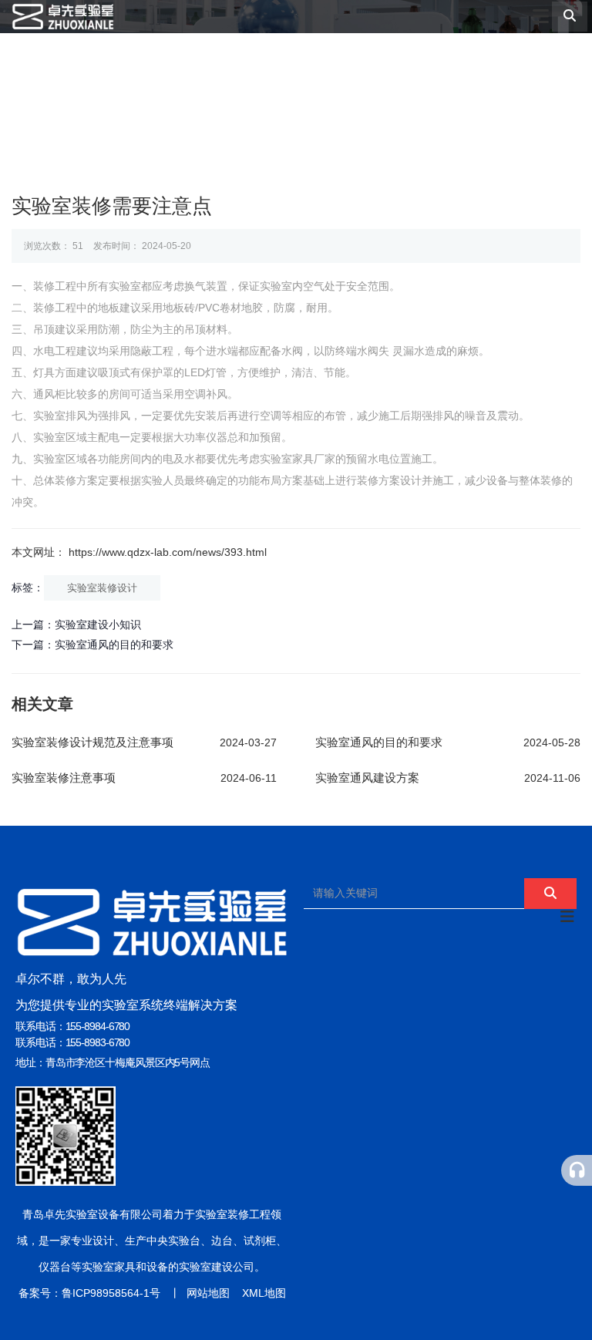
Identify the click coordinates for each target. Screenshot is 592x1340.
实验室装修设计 (102, 588)
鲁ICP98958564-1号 (111, 1293)
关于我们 (214, 102)
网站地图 (208, 1293)
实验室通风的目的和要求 (114, 644)
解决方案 (374, 102)
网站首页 (134, 102)
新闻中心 (454, 102)
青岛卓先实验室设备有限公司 (92, 1214)
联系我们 (534, 102)
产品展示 (294, 102)
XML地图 (264, 1293)
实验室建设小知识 (98, 624)
